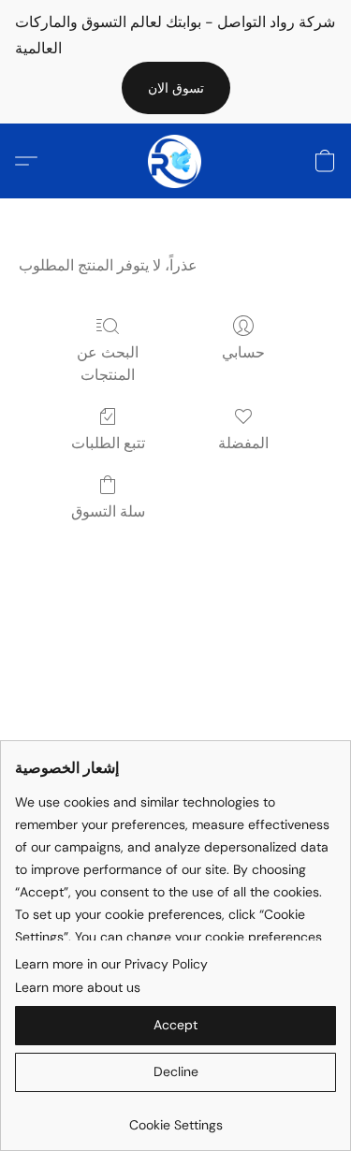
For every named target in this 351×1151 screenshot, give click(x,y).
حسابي (243, 352)
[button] (176, 88)
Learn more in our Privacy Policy (111, 963)
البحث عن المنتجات (108, 363)
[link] (175, 1118)
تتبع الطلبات (108, 443)
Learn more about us (77, 987)
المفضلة (243, 443)
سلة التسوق (108, 511)
